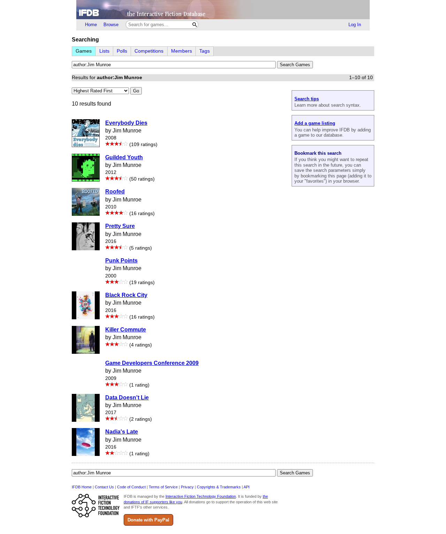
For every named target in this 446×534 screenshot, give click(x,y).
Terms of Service (163, 487)
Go (136, 90)
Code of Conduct (131, 487)
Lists (104, 51)
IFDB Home (82, 487)
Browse (110, 24)
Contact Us (104, 487)
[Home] (223, 9)
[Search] (194, 24)
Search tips (306, 98)
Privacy (187, 487)
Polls (122, 51)
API (246, 487)
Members (181, 51)
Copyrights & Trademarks (219, 487)
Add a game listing (314, 123)
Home (91, 24)
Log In (354, 24)
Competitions (148, 51)
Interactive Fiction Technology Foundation (201, 496)
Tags (204, 51)
